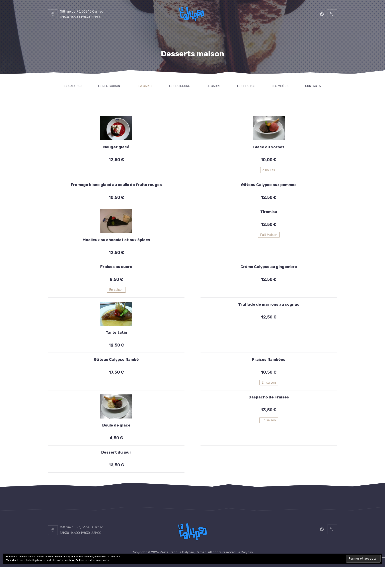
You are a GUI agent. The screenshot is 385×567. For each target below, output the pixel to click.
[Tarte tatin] (116, 314)
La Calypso (73, 86)
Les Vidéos (280, 86)
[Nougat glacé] (116, 128)
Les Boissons (179, 86)
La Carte (146, 86)
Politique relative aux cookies (92, 560)
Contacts (313, 86)
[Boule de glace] (116, 406)
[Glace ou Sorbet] (269, 128)
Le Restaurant (110, 86)
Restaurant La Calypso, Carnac (183, 552)
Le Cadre (214, 86)
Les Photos (246, 86)
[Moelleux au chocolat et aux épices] (116, 221)
